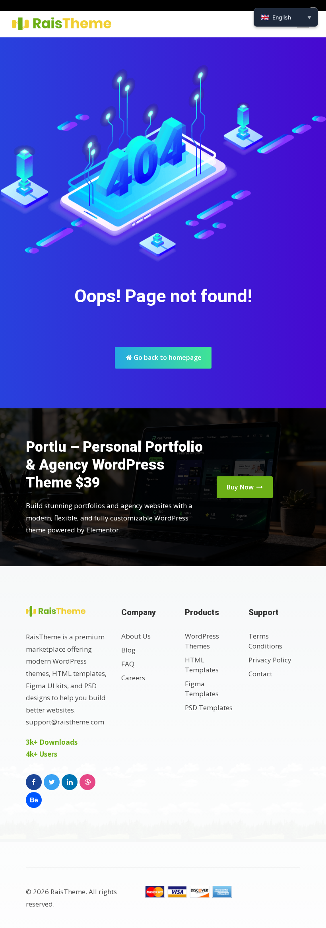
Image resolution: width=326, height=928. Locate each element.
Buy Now (241, 487)
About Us (136, 636)
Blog (128, 649)
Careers (133, 677)
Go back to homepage (167, 357)
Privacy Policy (269, 659)
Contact (260, 673)
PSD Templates (209, 707)
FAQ (127, 663)
